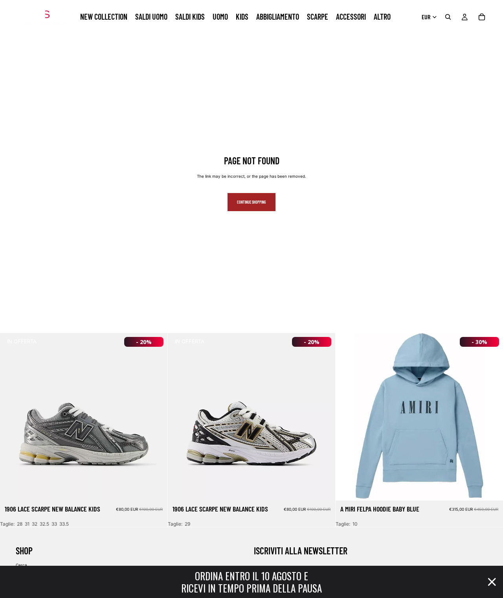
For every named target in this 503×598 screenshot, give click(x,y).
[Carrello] (481, 17)
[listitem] (382, 16)
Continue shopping (251, 202)
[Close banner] (492, 581)
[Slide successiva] (155, 416)
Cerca (21, 565)
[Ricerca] (448, 17)
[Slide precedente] (12, 416)
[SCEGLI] (155, 488)
